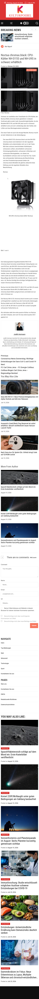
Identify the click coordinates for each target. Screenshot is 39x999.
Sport (2, 668)
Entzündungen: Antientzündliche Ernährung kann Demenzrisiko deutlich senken (25, 37)
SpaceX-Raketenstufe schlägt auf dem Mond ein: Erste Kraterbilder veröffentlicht (18, 488)
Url (2, 599)
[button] (35, 29)
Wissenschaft (5, 748)
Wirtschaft (4, 658)
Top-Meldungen (6, 648)
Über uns (4, 684)
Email (3, 590)
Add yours (33, 557)
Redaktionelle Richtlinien (9, 699)
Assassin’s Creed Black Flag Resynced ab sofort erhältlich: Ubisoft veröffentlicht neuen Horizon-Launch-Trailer (18, 425)
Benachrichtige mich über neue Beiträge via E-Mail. (20, 621)
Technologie (5, 663)
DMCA (3, 694)
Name (3, 580)
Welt (2, 653)
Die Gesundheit (5, 879)
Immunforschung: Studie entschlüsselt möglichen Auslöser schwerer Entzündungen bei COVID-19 (19, 885)
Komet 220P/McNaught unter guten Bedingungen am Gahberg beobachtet (18, 797)
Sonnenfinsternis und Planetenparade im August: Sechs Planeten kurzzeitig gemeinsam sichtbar (18, 541)
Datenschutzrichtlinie (7, 704)
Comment (4, 564)
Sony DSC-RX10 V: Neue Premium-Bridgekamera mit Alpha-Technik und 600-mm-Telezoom (19, 398)
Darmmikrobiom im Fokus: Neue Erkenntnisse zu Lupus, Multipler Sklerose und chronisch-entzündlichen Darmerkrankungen (18, 976)
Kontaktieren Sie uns (7, 674)
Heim (2, 643)
